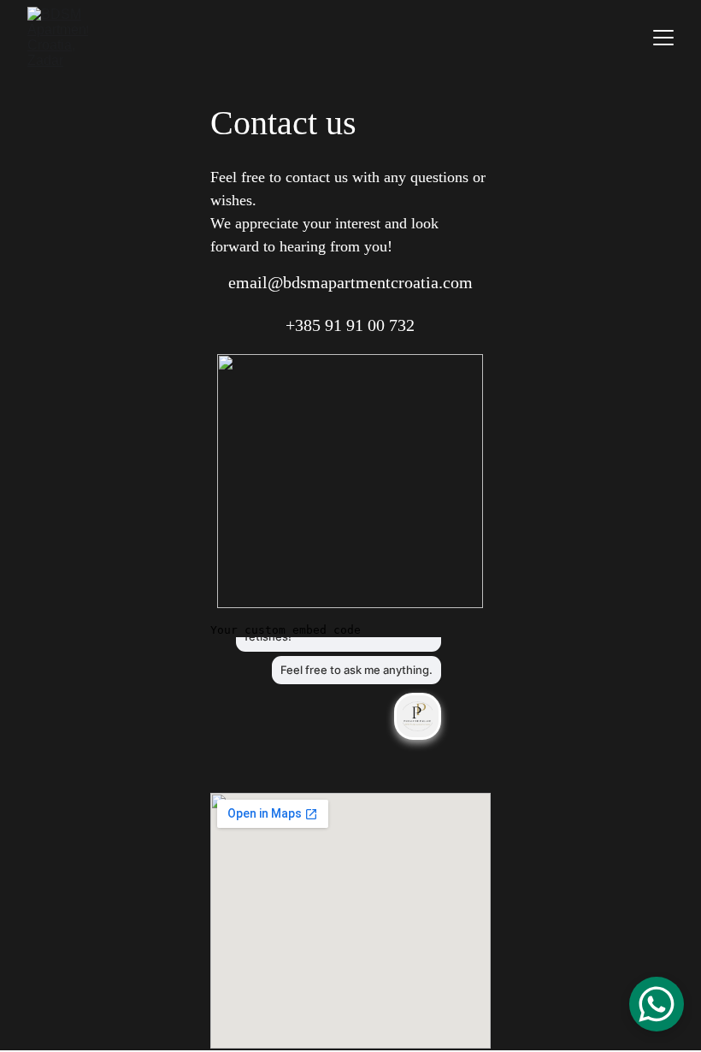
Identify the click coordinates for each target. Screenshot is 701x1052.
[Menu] (663, 37)
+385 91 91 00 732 (350, 325)
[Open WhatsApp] (656, 1004)
